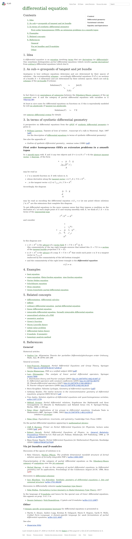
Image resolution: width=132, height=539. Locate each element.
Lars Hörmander (35, 374)
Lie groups (47, 414)
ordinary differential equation (40, 306)
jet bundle (41, 81)
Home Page (72, 4)
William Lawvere (34, 131)
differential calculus (50, 300)
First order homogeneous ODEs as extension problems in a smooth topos (64, 30)
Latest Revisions (90, 4)
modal (59, 486)
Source (90, 535)
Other (33, 50)
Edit (24, 535)
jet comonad (57, 463)
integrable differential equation (41, 312)
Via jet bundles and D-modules (45, 46)
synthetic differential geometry (92, 125)
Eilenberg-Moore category (88, 95)
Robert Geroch (34, 432)
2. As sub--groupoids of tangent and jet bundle (49, 23)
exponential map (42, 212)
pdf (29, 133)
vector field (59, 245)
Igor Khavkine (33, 480)
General (34, 43)
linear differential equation (39, 309)
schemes (54, 76)
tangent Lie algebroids (56, 106)
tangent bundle (40, 249)
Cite (80, 535)
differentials (102, 60)
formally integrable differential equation (75, 312)
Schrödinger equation (37, 284)
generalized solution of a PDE (40, 315)
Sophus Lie (32, 355)
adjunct (46, 245)
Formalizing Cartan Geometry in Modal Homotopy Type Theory (67, 490)
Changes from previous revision (53, 535)
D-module (31, 334)
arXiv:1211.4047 (55, 517)
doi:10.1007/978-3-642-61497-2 (86, 379)
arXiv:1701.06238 (53, 482)
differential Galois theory (38, 331)
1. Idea (30, 20)
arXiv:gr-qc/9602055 (37, 437)
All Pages (80, 4)
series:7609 (32, 376)
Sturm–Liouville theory (37, 325)
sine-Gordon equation (72, 277)
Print (84, 535)
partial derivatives (99, 62)
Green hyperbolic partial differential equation (48, 290)
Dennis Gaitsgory (34, 500)
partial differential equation (67, 306)
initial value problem (36, 328)
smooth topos (34, 155)
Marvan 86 (29, 100)
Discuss (29, 535)
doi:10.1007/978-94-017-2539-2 (47, 368)
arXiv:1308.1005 (75, 457)
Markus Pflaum (48, 455)
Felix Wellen (32, 490)
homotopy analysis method (39, 337)
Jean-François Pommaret (38, 366)
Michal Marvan (34, 467)
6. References (33, 40)
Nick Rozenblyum (51, 500)
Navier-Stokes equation (37, 280)
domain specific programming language (43, 509)
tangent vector (58, 179)
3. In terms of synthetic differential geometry (48, 27)
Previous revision (38, 535)
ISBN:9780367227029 (43, 442)
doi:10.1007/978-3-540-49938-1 (77, 383)
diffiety (30, 303)
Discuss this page (102, 4)
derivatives (87, 60)
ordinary (32, 64)
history (64, 531)
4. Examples (32, 33)
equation (54, 60)
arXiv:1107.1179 (34, 399)
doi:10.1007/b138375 (89, 381)
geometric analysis (35, 318)
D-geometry (42, 334)
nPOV (71, 125)
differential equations (57, 135)
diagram (35, 157)
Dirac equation (33, 287)
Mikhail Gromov (34, 403)
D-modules (46, 494)
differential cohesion (45, 476)
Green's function (34, 321)
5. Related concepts (36, 36)
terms (70, 60)
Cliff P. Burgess (34, 427)
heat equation (33, 274)
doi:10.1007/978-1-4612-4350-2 (78, 412)
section (105, 247)
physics (84, 423)
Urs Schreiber (48, 480)
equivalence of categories (52, 95)
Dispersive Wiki (34, 525)
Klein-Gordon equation (51, 277)
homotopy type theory (72, 486)
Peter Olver (32, 410)
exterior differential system (39, 115)
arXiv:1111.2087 (90, 500)
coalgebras (39, 463)
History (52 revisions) (70, 535)
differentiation (33, 300)
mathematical (75, 423)
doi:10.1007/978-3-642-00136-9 (74, 385)
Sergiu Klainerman (35, 371)
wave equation (33, 277)
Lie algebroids (36, 106)
